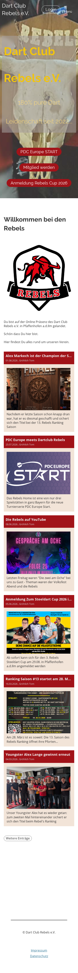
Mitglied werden (39, 167)
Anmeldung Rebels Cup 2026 (39, 183)
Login (50, 9)
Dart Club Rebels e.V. (15, 9)
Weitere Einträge (18, 838)
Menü (68, 11)
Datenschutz (39, 956)
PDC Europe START (39, 151)
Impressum (39, 950)
